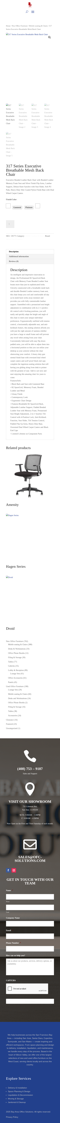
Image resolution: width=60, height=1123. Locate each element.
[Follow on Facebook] (8, 870)
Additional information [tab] (19, 256)
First (7, 901)
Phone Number (13, 943)
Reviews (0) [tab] (14, 261)
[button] (49, 37)
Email (9, 930)
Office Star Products (14, 239)
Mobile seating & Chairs (38, 26)
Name (9, 890)
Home (8, 26)
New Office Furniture (20, 26)
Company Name (13, 918)
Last (7, 912)
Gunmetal (17, 207)
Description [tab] (14, 252)
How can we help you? (15, 955)
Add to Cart (26, 223)
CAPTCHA (11, 980)
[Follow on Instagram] (14, 870)
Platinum (29, 207)
